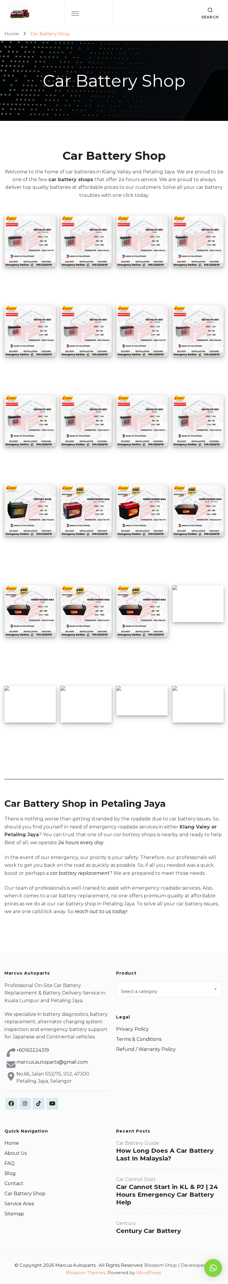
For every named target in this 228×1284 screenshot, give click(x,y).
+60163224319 (32, 1050)
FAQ (9, 1163)
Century (126, 1223)
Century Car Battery (148, 1230)
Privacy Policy (132, 1029)
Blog (10, 1173)
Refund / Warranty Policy (146, 1049)
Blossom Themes (85, 1272)
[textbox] (168, 991)
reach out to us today (100, 911)
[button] (213, 1268)
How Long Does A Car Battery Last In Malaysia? (164, 1154)
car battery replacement (80, 873)
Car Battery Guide (137, 1143)
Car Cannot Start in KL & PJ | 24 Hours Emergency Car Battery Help (167, 1194)
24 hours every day (81, 842)
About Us (15, 1153)
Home (11, 1143)
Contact (13, 1183)
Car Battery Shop (24, 1193)
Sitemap (14, 1214)
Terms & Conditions (139, 1039)
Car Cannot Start (136, 1179)
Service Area (19, 1203)
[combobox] (168, 989)
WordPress (148, 1272)
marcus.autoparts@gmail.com (52, 1062)
